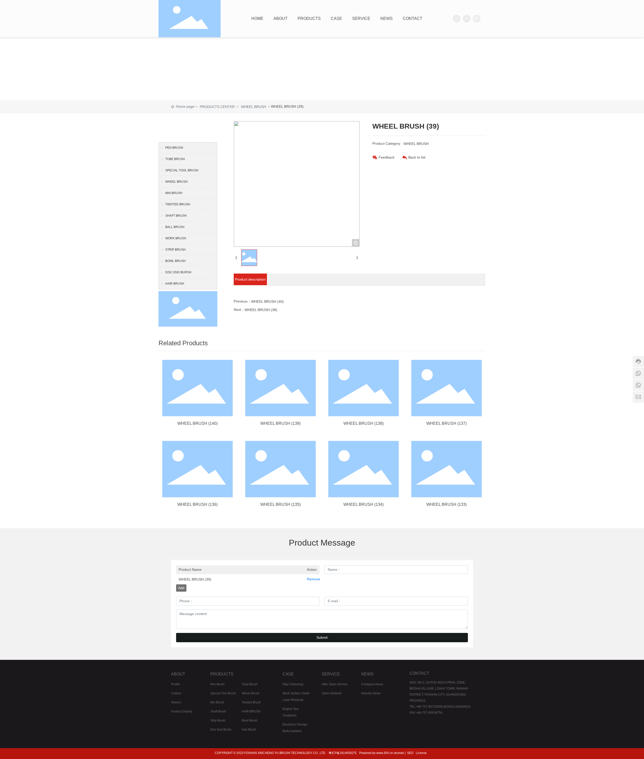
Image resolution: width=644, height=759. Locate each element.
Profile (175, 684)
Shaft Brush (218, 711)
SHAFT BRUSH (176, 215)
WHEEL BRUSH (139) (280, 423)
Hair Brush (249, 729)
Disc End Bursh (220, 729)
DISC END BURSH (178, 272)
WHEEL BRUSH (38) (261, 310)
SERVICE (331, 674)
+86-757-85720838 (429, 706)
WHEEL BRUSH (253, 107)
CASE (288, 674)
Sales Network (332, 693)
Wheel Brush (250, 693)
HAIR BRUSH (174, 283)
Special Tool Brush (223, 693)
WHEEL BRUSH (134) (363, 504)
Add (181, 588)
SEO (410, 753)
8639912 (449, 706)
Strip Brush (217, 720)
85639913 (463, 706)
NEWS (367, 674)
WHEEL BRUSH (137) (446, 423)
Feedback (386, 157)
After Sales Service (335, 684)
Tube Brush (250, 684)
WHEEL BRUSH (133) (446, 504)
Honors (176, 702)
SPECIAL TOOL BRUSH (181, 170)
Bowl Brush (249, 720)
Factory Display (181, 711)
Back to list (416, 157)
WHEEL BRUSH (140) (197, 423)
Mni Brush (217, 702)
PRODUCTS (221, 674)
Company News (372, 684)
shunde (399, 753)
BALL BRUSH (174, 227)
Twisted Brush (251, 702)
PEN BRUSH (174, 147)
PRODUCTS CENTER (217, 107)
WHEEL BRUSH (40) (267, 301)
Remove (312, 579)
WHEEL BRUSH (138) (363, 423)
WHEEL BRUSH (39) (195, 579)
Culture (176, 693)
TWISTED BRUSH (177, 204)
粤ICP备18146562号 (343, 753)
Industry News (371, 693)
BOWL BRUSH (175, 261)
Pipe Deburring (293, 684)
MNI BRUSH (173, 193)
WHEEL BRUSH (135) (280, 504)
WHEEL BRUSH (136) (197, 504)
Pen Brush (217, 684)
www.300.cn (384, 753)
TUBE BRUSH (175, 159)
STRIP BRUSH (175, 249)
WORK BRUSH (175, 238)
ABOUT (178, 674)
